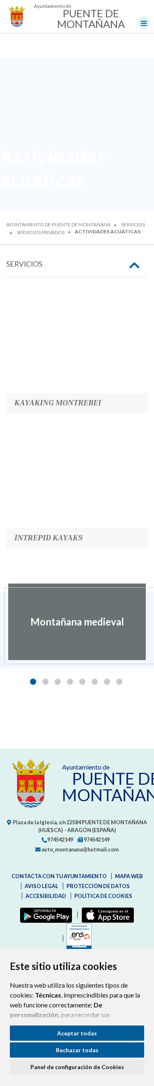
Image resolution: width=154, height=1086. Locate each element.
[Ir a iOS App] (106, 915)
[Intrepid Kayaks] (77, 474)
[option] (77, 622)
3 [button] (58, 682)
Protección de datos (98, 886)
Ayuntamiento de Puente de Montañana (58, 224)
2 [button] (45, 682)
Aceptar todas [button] (77, 1033)
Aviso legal (41, 886)
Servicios (133, 224)
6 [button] (95, 682)
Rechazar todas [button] (77, 1049)
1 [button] (33, 682)
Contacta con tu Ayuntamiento (59, 876)
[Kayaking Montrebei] (77, 339)
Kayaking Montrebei (57, 402)
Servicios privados (40, 232)
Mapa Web (129, 876)
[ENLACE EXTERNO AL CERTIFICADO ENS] (77, 938)
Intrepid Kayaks (48, 537)
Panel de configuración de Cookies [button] (77, 1066)
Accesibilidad (45, 896)
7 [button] (107, 682)
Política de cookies (103, 896)
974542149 (59, 839)
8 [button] (119, 682)
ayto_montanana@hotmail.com (80, 849)
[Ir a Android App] (44, 915)
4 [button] (70, 682)
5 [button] (82, 682)
